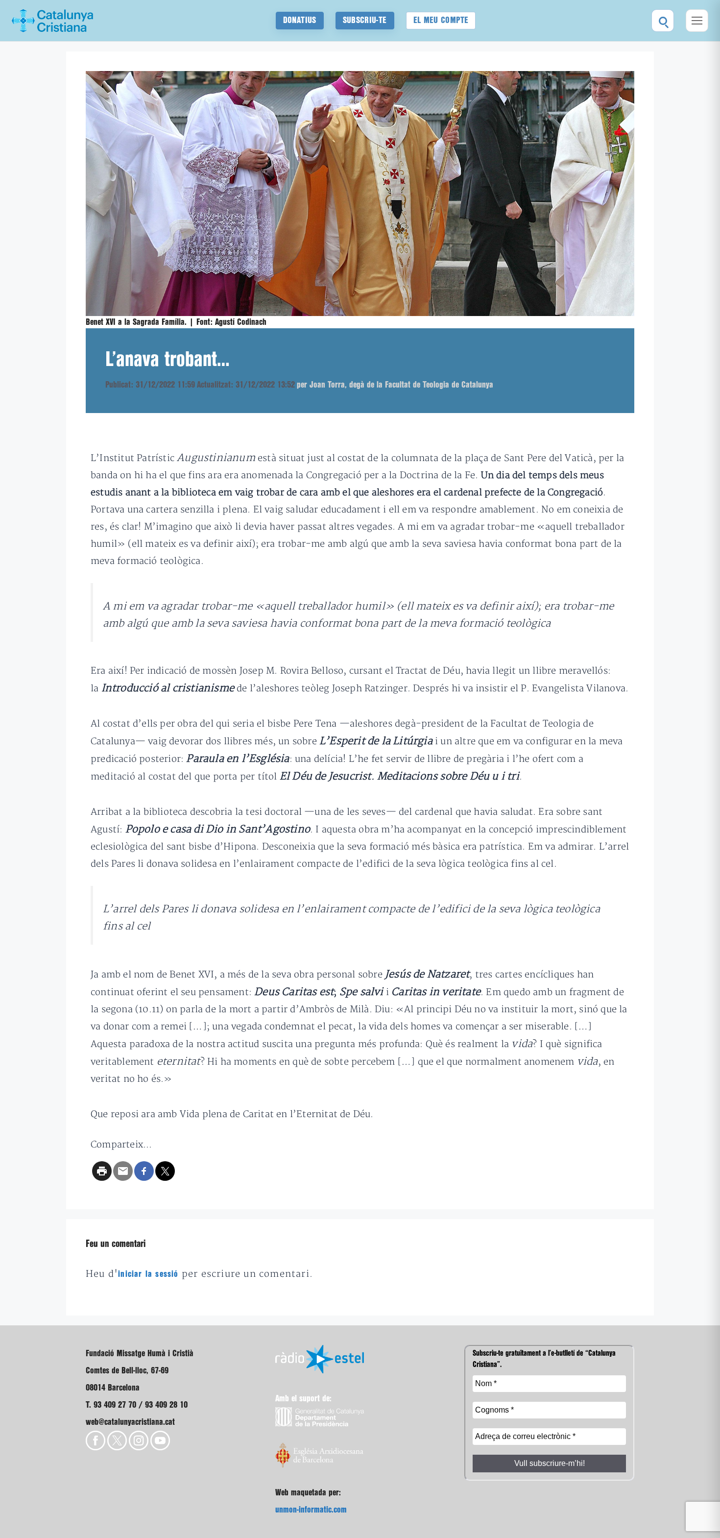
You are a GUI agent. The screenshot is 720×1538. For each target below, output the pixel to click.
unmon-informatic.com (311, 1510)
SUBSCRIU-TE (365, 20)
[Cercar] (662, 20)
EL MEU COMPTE (441, 20)
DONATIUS (299, 20)
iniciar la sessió (148, 1274)
